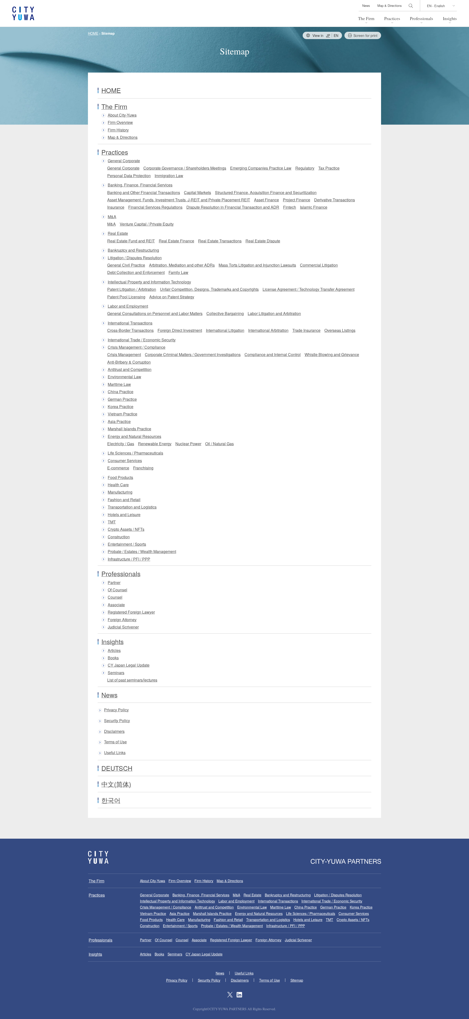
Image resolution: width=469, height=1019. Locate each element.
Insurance (115, 207)
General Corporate (124, 160)
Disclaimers (114, 731)
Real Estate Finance (176, 241)
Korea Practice (120, 406)
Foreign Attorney (122, 619)
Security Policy (117, 720)
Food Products (120, 477)
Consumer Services (125, 460)
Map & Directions (389, 5)
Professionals (421, 18)
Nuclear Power (188, 443)
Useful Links (115, 752)
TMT (112, 522)
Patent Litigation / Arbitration (131, 289)
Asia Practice (119, 421)
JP (328, 35)
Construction (119, 537)
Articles (114, 650)
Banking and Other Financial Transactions (143, 192)
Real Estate (118, 233)
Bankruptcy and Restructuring (133, 250)
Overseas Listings (339, 330)
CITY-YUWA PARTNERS (98, 857)
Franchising (143, 468)
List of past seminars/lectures (132, 680)
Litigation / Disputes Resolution (135, 257)
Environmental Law (124, 376)
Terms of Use (115, 742)
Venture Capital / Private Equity (147, 224)
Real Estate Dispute (262, 241)
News (366, 5)
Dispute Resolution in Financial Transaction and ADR (232, 207)
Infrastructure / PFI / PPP (129, 559)
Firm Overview (120, 122)
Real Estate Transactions (220, 241)
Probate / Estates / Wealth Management (142, 551)
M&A (112, 216)
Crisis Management (124, 354)
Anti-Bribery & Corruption (129, 362)
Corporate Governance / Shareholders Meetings (184, 168)
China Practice (120, 391)
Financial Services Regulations (155, 207)
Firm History (118, 130)
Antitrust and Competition (129, 369)
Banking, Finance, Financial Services (140, 185)
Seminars (116, 672)
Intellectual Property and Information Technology (149, 282)
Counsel (115, 597)
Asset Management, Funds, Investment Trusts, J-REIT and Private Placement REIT (178, 200)
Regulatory (304, 168)
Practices (392, 18)
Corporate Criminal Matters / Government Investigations (193, 354)
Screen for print (365, 35)
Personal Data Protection (129, 175)
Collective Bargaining (225, 313)
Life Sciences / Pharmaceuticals (135, 453)
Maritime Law (119, 384)
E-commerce (118, 468)
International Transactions (130, 323)
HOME (111, 90)
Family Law (178, 272)
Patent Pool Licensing (126, 297)
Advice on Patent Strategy (171, 297)
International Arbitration (268, 330)
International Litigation (225, 330)
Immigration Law (169, 175)
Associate (116, 604)
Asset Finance (266, 200)
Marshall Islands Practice (129, 429)
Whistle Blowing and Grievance (332, 354)
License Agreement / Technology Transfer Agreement (308, 289)
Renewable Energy (154, 443)
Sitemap (296, 980)
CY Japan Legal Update (128, 665)
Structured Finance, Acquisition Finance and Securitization (266, 192)
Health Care (118, 485)
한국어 (110, 800)
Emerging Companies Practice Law (260, 168)
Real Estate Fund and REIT (131, 241)
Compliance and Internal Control (273, 354)
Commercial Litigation (319, 265)
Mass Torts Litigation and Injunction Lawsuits (257, 265)
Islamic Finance (313, 207)
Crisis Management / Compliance (136, 347)
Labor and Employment (128, 306)
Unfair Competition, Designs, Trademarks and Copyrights (209, 289)
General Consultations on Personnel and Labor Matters (155, 313)
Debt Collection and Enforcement (136, 272)
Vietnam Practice (122, 414)
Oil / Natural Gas (219, 443)
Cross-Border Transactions (130, 330)
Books (113, 658)
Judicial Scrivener (123, 627)
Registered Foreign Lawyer (131, 612)
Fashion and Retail (124, 499)
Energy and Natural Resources (134, 436)
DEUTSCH (116, 768)
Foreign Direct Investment (180, 330)
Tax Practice (329, 168)
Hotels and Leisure (124, 514)
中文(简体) (116, 784)
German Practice (122, 399)
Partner (114, 582)
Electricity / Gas (120, 443)
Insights (450, 18)
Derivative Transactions (334, 200)
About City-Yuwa (122, 115)
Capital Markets (197, 192)
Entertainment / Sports (127, 544)
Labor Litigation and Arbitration (274, 313)
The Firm (366, 18)
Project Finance (296, 200)
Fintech (289, 207)
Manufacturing (120, 492)
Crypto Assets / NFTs (126, 529)
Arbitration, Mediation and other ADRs (182, 265)
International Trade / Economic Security (142, 340)
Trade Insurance (306, 330)
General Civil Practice (126, 265)
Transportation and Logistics (132, 507)
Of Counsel (117, 590)
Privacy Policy (116, 710)
